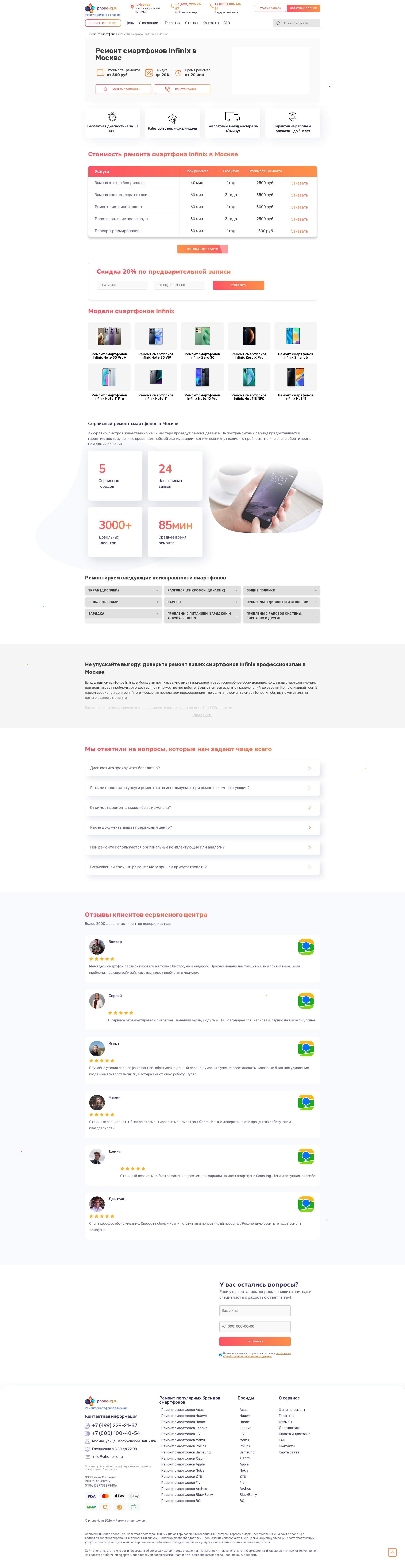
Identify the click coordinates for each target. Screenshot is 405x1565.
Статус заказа (270, 8)
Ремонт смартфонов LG (180, 1434)
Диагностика (290, 1428)
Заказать (299, 183)
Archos (245, 1489)
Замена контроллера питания (122, 195)
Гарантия (173, 23)
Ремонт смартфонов (103, 34)
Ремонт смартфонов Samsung (186, 1452)
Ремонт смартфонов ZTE (181, 1477)
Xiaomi (245, 1458)
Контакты (211, 23)
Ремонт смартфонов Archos (184, 1489)
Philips (245, 1446)
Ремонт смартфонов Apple (183, 1464)
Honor (244, 1422)
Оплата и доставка (294, 1434)
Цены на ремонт (292, 1410)
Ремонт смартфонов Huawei (184, 1416)
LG (242, 1434)
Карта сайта (289, 1452)
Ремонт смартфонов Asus (182, 1410)
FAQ (227, 23)
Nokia (244, 1470)
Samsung (247, 1452)
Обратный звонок (303, 8)
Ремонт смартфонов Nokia (182, 1470)
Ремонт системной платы (118, 207)
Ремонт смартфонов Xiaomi (183, 1458)
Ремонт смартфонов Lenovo (184, 1428)
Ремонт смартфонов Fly (180, 1483)
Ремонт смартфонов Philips (183, 1446)
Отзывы (191, 23)
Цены (130, 23)
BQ (242, 1501)
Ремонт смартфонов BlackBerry (187, 1495)
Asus (243, 1410)
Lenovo (245, 1428)
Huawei (245, 1416)
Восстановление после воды (121, 219)
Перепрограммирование (117, 231)
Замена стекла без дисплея (120, 182)
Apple (244, 1464)
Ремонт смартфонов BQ (180, 1501)
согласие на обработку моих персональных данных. (257, 1355)
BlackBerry (248, 1495)
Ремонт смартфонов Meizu (183, 1440)
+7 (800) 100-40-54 (116, 1433)
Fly (242, 1483)
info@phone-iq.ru (107, 1457)
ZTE (243, 1477)
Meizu (244, 1440)
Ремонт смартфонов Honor (183, 1422)
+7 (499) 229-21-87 (114, 1426)
